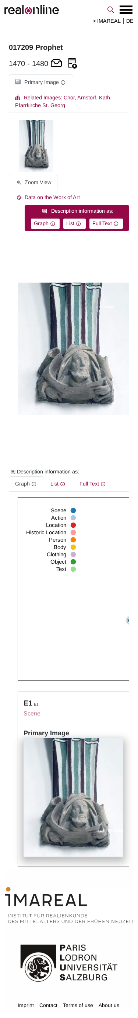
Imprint (26, 1005)
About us (109, 1005)
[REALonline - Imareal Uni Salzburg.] (69, 9)
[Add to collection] (72, 63)
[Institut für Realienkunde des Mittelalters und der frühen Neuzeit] (69, 905)
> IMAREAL (107, 21)
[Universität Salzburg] (69, 963)
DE (130, 21)
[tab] (41, 82)
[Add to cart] (56, 63)
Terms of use (78, 1005)
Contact (48, 1005)
